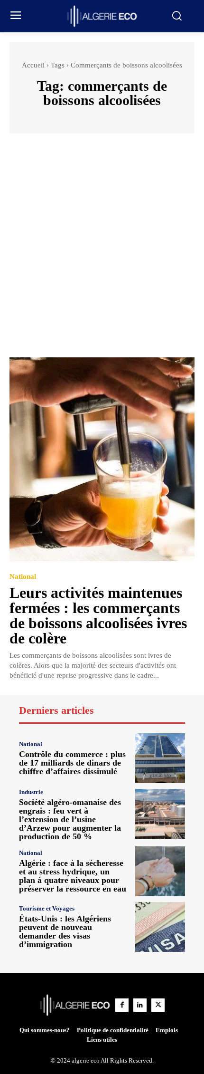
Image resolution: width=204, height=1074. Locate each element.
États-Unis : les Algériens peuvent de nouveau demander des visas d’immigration (65, 931)
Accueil (33, 65)
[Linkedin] (140, 1005)
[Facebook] (122, 1005)
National (22, 576)
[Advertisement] (102, 250)
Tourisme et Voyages (46, 908)
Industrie (31, 792)
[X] (158, 1005)
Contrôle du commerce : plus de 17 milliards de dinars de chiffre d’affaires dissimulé (72, 762)
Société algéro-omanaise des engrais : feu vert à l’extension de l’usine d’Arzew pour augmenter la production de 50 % (70, 819)
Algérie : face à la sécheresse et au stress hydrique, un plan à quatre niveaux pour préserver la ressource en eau (72, 875)
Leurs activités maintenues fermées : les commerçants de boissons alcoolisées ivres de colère (98, 615)
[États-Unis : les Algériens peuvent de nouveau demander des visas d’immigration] (160, 927)
